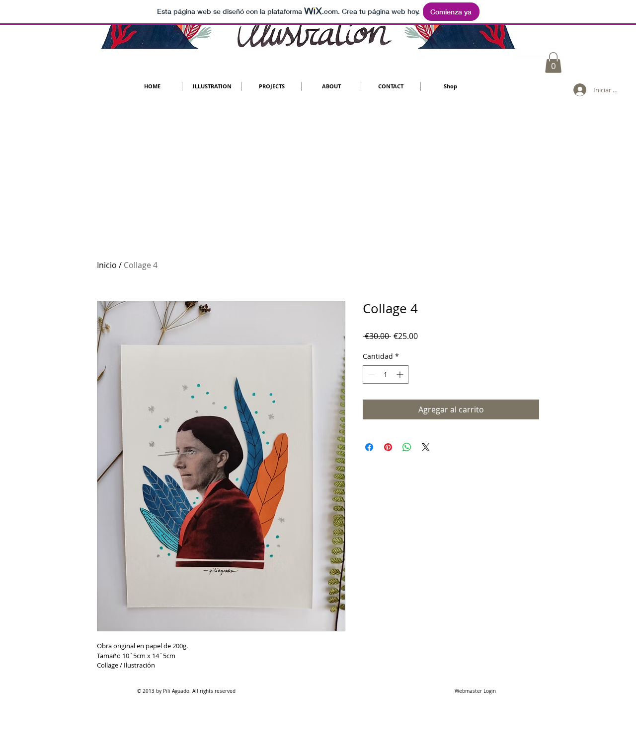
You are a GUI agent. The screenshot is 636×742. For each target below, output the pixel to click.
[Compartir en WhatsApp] (407, 447)
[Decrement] (370, 374)
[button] (553, 62)
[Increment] (401, 374)
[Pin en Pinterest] (388, 447)
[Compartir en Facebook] (369, 447)
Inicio (107, 265)
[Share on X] (426, 447)
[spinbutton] (386, 374)
